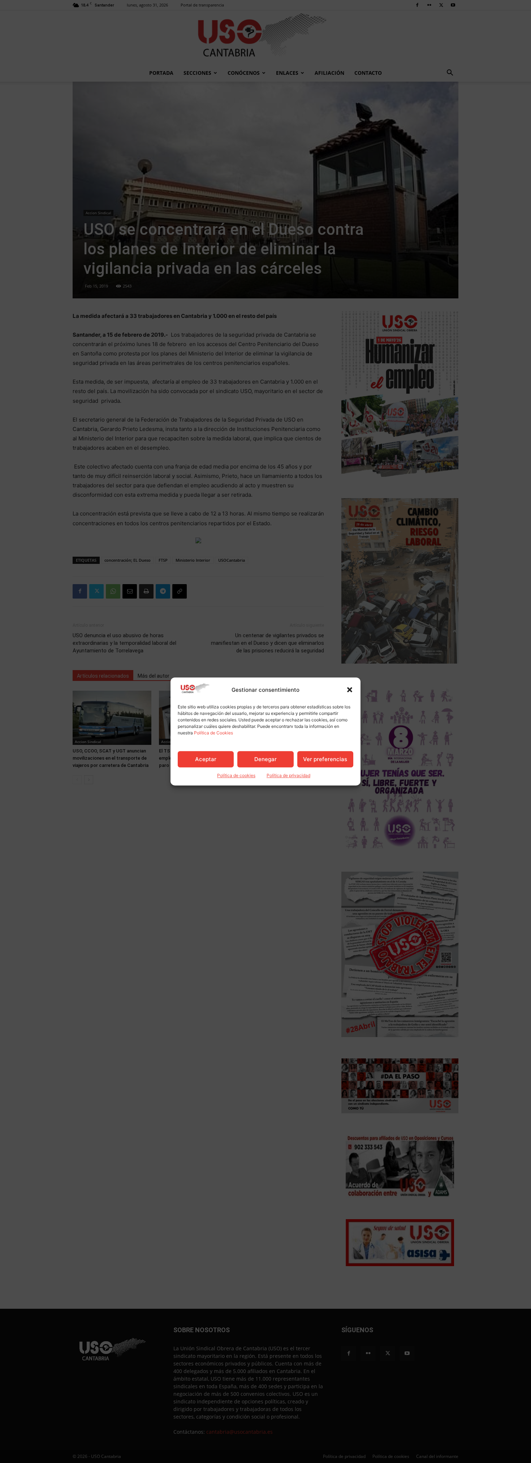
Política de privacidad (288, 775)
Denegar (265, 759)
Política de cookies (236, 775)
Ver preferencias (325, 759)
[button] (349, 690)
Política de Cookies (213, 733)
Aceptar (205, 759)
